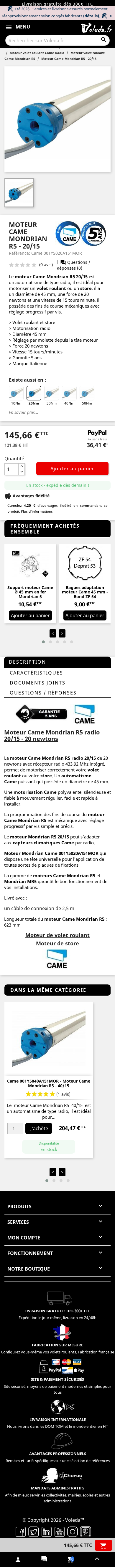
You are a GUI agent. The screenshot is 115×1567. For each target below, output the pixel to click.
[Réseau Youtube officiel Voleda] (59, 1531)
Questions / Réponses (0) (73, 265)
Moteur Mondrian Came (31, 853)
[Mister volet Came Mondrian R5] (85, 714)
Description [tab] (27, 662)
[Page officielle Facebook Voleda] (21, 1531)
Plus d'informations (37, 511)
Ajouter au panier (72, 468)
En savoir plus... (23, 412)
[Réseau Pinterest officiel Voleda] (85, 1531)
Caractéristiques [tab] (36, 673)
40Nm (69, 403)
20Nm (34, 403)
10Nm (16, 403)
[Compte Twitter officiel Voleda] (34, 1531)
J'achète (39, 1128)
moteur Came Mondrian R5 (45, 276)
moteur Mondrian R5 (33, 837)
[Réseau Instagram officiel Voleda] (72, 1531)
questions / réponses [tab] (43, 692)
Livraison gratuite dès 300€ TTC (57, 4)
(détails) (91, 16)
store (86, 288)
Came (68, 919)
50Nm (87, 403)
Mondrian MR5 (20, 881)
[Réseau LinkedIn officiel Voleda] (46, 1531)
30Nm (52, 403)
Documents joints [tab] (37, 683)
